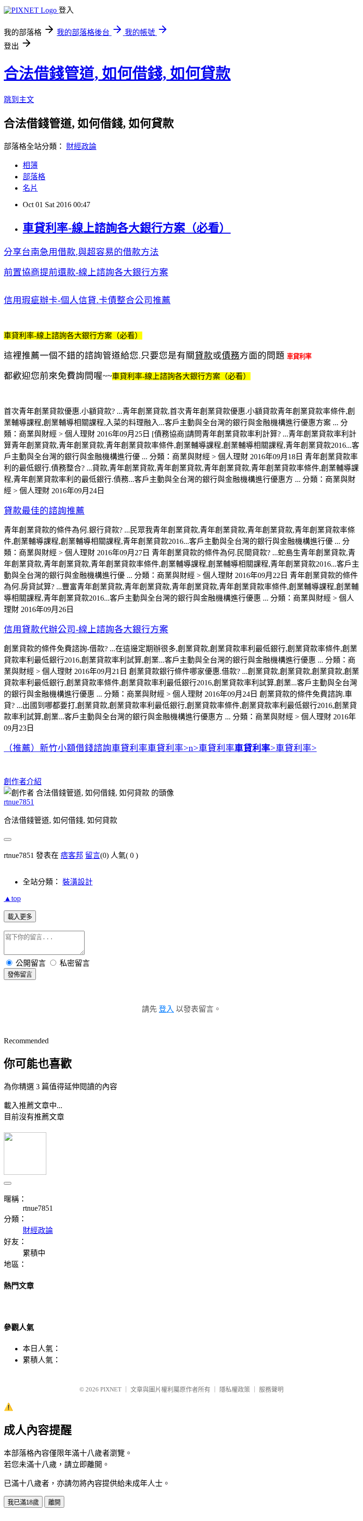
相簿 (30, 165)
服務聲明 (271, 1389)
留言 (92, 855)
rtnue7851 (19, 802)
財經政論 (81, 146)
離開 (54, 1502)
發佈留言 (20, 974)
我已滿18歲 (23, 1502)
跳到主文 (19, 100)
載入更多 (20, 916)
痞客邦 (71, 855)
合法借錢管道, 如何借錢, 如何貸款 (117, 73)
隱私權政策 (234, 1389)
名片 (30, 188)
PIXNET (110, 1389)
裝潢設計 (77, 882)
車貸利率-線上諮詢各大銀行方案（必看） (127, 228)
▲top (12, 898)
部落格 (34, 177)
